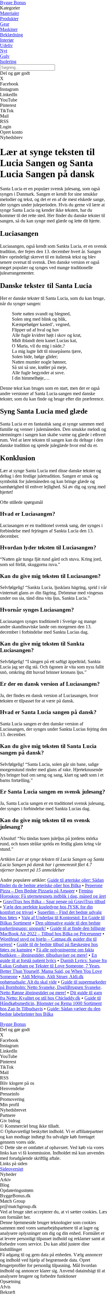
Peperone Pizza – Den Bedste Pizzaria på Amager (51, 888)
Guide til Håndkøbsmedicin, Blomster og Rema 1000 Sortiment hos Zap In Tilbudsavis (51, 1003)
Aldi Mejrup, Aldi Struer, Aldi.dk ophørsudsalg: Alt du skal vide (42, 979)
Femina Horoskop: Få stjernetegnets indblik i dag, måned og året (53, 893)
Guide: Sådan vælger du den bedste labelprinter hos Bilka (50, 1011)
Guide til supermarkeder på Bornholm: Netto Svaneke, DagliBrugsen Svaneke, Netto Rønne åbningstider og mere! (53, 987)
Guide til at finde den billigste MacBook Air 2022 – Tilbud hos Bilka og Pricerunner (52, 931)
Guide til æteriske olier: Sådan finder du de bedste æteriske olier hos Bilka (52, 883)
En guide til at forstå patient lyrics (48, 958)
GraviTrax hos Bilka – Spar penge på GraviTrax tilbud (54, 901)
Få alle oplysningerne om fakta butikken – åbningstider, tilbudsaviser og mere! (47, 952)
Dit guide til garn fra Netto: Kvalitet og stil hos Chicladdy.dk (51, 995)
